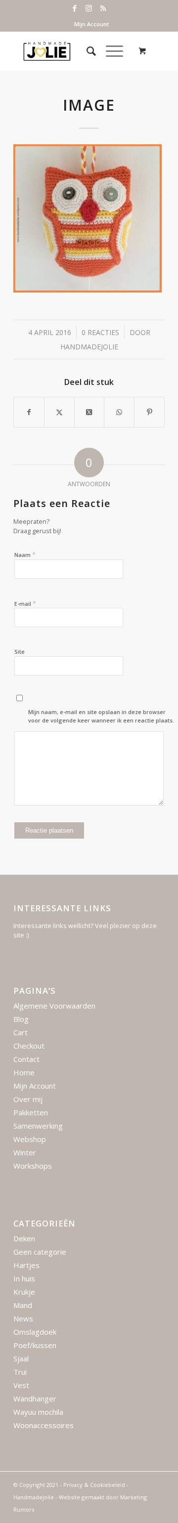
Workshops (32, 1166)
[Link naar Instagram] (89, 8)
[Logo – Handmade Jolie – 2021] (73, 51)
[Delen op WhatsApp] (119, 412)
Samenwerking (38, 1126)
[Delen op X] (59, 412)
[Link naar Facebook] (75, 8)
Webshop (29, 1139)
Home (24, 1072)
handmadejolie (89, 346)
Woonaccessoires (43, 1425)
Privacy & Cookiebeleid (94, 1484)
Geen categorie (39, 1252)
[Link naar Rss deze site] (103, 8)
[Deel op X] (89, 412)
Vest (21, 1385)
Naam (25, 554)
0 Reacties (100, 332)
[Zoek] (86, 51)
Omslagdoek (34, 1332)
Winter (24, 1152)
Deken (24, 1238)
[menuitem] (91, 24)
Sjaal (21, 1358)
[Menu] (109, 51)
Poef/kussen (34, 1345)
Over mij (28, 1099)
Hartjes (26, 1265)
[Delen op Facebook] (29, 412)
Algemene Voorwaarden (54, 1006)
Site (19, 651)
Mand (22, 1305)
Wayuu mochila (38, 1412)
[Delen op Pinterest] (149, 412)
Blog (21, 1019)
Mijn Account (91, 24)
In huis (24, 1278)
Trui (20, 1372)
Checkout (28, 1046)
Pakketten (30, 1112)
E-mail (25, 603)
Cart (20, 1032)
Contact (26, 1059)
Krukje (24, 1292)
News (23, 1318)
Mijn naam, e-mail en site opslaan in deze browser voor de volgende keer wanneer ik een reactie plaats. (101, 716)
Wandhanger (34, 1398)
